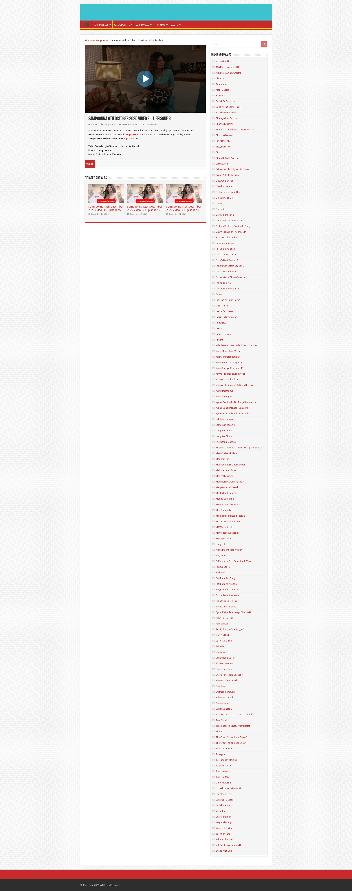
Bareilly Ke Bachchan (226, 112)
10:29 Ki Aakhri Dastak (227, 61)
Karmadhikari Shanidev (228, 356)
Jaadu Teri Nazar (224, 311)
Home (87, 24)
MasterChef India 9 (226, 493)
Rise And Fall (222, 635)
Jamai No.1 (221, 322)
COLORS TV (124, 24)
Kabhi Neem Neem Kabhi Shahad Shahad (237, 345)
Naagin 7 (220, 544)
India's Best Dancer (226, 254)
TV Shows (160, 24)
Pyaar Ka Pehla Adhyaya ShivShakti (234, 612)
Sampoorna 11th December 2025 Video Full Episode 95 (183, 208)
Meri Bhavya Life (224, 510)
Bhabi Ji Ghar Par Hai (226, 118)
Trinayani (220, 754)
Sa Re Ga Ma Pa (224, 640)
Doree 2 (220, 209)
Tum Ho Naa (222, 771)
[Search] (264, 44)
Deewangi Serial (224, 180)
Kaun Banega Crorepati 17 (229, 362)
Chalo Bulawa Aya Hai (227, 158)
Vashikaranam (223, 805)
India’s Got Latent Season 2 (230, 266)
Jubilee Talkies (223, 334)
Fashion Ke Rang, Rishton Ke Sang (233, 226)
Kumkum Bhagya (224, 390)
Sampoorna (102, 40)
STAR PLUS (103, 24)
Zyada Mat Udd (224, 850)
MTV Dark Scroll (224, 527)
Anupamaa (221, 84)
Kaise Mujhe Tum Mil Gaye (229, 351)
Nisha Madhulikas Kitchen (229, 549)
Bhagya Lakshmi (224, 124)
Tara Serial (221, 720)
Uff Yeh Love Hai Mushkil (228, 788)
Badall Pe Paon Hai (225, 101)
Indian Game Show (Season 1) (231, 277)
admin (94, 124)
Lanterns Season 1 (225, 425)
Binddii (219, 152)
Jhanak (219, 328)
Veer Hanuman (223, 816)
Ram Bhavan (222, 623)
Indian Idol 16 (223, 283)
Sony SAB (144, 24)
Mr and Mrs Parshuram (228, 521)
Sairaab (220, 646)
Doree (219, 203)
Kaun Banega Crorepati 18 (229, 368)
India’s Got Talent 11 (226, 271)
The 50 (219, 731)
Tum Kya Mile (223, 777)
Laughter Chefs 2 (225, 436)
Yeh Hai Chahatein (225, 839)
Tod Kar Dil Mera (224, 748)
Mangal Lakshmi (224, 476)
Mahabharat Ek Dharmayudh (230, 464)
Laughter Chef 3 (224, 430)
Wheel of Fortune (225, 828)
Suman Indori (223, 703)
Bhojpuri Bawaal (224, 135)
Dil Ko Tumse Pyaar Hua (228, 192)
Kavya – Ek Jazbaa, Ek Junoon (230, 373)
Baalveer (220, 95)
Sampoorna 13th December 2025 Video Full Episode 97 (106, 208)
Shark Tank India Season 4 (229, 674)
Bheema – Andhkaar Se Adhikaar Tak (235, 129)
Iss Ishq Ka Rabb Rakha (228, 300)
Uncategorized (223, 794)
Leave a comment (130, 124)
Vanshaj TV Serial (225, 799)
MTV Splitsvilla (223, 538)
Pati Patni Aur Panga (226, 584)
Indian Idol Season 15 (227, 288)
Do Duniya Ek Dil (224, 197)
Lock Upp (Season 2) (226, 442)
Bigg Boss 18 (223, 141)
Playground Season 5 (227, 589)
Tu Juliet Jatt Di (223, 765)
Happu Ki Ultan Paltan (227, 237)
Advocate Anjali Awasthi (228, 72)
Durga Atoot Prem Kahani (229, 220)
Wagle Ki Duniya (224, 822)
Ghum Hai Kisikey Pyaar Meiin (231, 231)
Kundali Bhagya (224, 396)
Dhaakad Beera (224, 186)
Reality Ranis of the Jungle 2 (230, 629)
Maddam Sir (222, 459)
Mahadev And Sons (226, 470)
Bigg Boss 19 (223, 146)
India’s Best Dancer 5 (227, 260)
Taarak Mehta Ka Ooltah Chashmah (234, 714)
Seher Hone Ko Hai (225, 657)
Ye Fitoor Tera (223, 833)
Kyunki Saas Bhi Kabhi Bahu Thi (232, 407)
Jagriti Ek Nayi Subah (226, 317)
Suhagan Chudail (224, 697)
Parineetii (220, 572)
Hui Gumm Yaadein (225, 248)
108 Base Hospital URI (227, 67)
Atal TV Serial (223, 89)
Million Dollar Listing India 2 (230, 515)
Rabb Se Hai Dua (224, 618)
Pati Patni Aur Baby (225, 578)
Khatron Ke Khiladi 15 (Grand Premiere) (236, 385)
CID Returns (222, 163)
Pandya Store (223, 566)
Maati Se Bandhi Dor (226, 453)
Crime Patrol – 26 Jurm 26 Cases (232, 169)
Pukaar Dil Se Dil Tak (226, 601)
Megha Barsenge (225, 498)
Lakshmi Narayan (225, 419)
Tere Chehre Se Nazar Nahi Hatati (233, 725)
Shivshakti (221, 686)
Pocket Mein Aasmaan (227, 595)
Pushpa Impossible (226, 606)
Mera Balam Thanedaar (228, 504)
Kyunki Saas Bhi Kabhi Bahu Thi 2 (233, 413)
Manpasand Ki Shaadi (227, 487)
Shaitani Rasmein (224, 663)
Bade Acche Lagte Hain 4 (228, 107)
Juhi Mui (220, 339)
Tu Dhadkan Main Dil (226, 760)
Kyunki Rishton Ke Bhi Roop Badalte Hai (236, 402)
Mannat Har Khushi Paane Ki (230, 481)
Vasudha (220, 811)
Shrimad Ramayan (225, 691)
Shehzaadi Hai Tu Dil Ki (227, 680)
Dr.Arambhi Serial (225, 214)
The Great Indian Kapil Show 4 (231, 743)
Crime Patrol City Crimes (228, 175)
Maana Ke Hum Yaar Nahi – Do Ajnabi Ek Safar (239, 447)
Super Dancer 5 (224, 708)
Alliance (220, 78)
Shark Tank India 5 (225, 669)
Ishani (219, 294)
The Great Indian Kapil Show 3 (231, 737)
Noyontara (221, 555)
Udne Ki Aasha (223, 782)
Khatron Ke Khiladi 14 (227, 379)
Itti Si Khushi (222, 305)
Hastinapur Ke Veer (226, 243)
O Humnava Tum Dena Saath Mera (234, 561)
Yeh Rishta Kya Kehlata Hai (229, 845)
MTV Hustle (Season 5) (227, 532)
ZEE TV (174, 24)
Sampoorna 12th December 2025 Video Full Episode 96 (144, 208)
